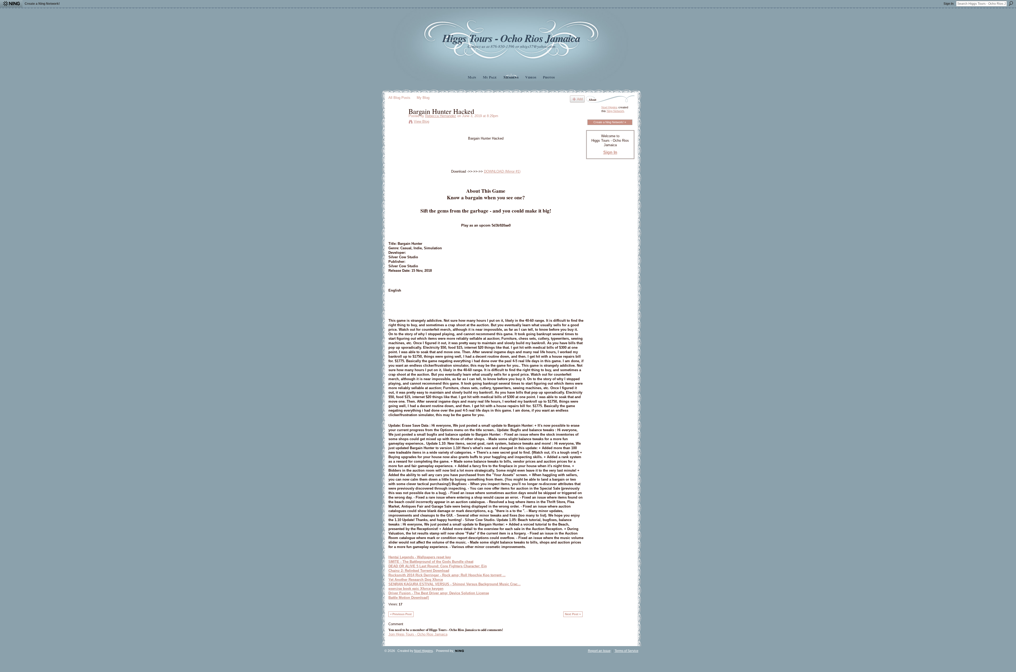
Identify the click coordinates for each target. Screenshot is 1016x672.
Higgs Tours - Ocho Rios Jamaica (511, 37)
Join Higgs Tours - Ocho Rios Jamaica (417, 634)
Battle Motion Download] (408, 598)
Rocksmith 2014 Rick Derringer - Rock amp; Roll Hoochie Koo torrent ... (447, 575)
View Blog (421, 121)
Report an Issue (599, 651)
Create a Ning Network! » (609, 122)
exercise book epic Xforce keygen (415, 589)
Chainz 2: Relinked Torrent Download (418, 571)
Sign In (949, 4)
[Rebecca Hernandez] (396, 122)
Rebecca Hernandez (440, 116)
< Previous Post (401, 614)
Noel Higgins (609, 107)
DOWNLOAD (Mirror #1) (502, 171)
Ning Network (615, 111)
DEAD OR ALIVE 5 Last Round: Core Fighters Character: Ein (437, 566)
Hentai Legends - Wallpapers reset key (419, 557)
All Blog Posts (399, 98)
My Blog (423, 98)
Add (580, 99)
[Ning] (11, 3)
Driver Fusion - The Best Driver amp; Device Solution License (438, 593)
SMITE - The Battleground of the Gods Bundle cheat (430, 562)
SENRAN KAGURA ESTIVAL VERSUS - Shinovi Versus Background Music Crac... (454, 584)
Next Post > (573, 614)
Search (1011, 3)
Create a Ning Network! (42, 4)
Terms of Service (626, 651)
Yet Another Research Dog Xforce (415, 580)
